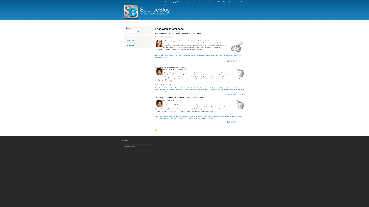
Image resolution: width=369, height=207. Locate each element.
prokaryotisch (206, 89)
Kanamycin (172, 89)
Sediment (157, 91)
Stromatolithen (176, 91)
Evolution (208, 55)
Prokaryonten (197, 118)
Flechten (240, 116)
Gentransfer (162, 89)
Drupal (133, 146)
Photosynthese (193, 89)
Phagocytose (173, 118)
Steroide (170, 91)
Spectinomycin (163, 91)
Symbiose (211, 118)
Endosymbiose (215, 88)
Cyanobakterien (192, 88)
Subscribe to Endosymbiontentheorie (156, 130)
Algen (164, 116)
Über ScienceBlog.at (220, 2)
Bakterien (161, 55)
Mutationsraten (158, 57)
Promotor (212, 89)
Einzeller (200, 116)
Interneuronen (218, 55)
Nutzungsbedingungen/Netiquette (174, 2)
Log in (234, 60)
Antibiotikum (165, 88)
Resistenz (226, 89)
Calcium (166, 55)
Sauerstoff (232, 89)
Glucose (161, 118)
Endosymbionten (208, 116)
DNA (176, 55)
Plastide (200, 89)
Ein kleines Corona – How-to (237, 2)
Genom (156, 89)
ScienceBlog (155, 9)
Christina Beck (182, 69)
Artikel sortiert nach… (133, 45)
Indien (167, 89)
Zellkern (187, 91)
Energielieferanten (200, 55)
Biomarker (177, 88)
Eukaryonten (223, 88)
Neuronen (165, 57)
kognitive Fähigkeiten (228, 55)
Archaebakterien (171, 116)
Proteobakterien (219, 89)
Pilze (187, 118)
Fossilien (235, 88)
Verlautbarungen (131, 43)
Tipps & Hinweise (132, 40)
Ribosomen (204, 118)
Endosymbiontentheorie (184, 55)
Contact (126, 140)
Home (125, 23)
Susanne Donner (169, 37)
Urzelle (182, 91)
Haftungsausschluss (191, 2)
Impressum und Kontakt (206, 2)
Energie (193, 55)
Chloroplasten (184, 88)
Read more (229, 61)
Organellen (186, 89)
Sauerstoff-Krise (240, 89)
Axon (156, 55)
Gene (212, 55)
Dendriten (171, 55)
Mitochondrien (237, 55)
